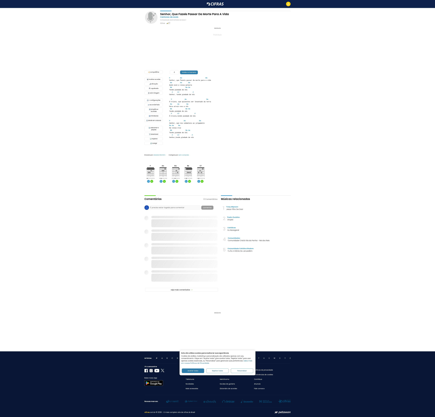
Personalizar (242, 371)
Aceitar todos (193, 371)
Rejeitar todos (217, 371)
